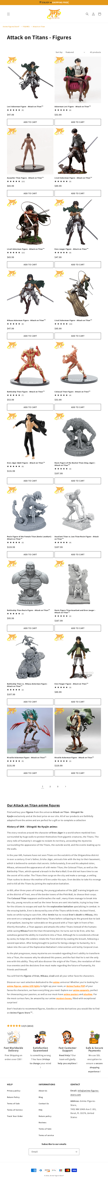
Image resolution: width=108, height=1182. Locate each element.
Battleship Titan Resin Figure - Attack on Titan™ (28, 610)
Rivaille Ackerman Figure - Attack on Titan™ (27, 757)
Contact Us (44, 1103)
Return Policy (13, 1097)
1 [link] (42, 786)
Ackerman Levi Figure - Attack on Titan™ (73, 106)
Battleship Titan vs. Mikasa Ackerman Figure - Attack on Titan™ (27, 685)
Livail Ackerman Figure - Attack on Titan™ (73, 178)
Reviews (42, 1122)
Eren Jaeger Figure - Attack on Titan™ (71, 249)
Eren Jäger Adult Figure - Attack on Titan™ (26, 463)
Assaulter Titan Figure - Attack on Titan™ (25, 178)
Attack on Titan (39, 26)
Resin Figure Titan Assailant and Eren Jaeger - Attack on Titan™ (75, 611)
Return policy (45, 1116)
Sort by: (59, 52)
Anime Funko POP (76, 986)
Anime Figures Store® (11, 26)
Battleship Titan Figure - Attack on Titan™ (26, 392)
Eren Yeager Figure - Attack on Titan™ (71, 684)
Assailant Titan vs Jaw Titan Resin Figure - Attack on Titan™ (77, 538)
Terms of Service (15, 1110)
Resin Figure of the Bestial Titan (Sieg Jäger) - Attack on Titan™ (75, 464)
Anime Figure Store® (57, 1176)
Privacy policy (13, 1090)
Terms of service (46, 1135)
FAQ (40, 1110)
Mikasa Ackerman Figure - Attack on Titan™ (26, 320)
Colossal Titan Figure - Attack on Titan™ (73, 392)
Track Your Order (15, 1116)
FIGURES (26, 26)
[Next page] (65, 786)
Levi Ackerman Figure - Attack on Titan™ (25, 106)
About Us (43, 1090)
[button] (8, 14)
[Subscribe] (76, 1152)
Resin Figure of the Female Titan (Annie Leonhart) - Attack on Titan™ (29, 538)
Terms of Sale (13, 1103)
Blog (41, 1097)
